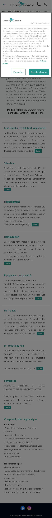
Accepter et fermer (39, 72)
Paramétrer (18, 72)
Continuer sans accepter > (40, 23)
